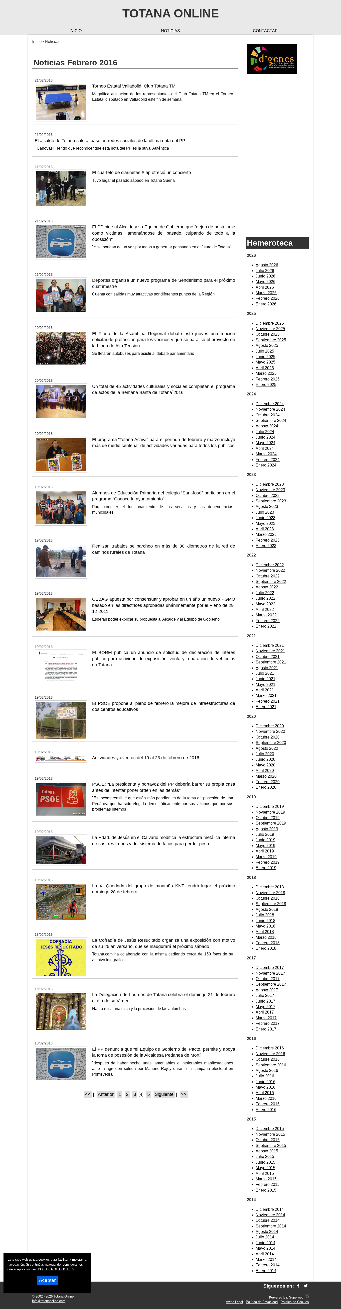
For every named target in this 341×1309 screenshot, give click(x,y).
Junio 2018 (265, 921)
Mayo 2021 (265, 684)
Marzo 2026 (266, 293)
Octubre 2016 (268, 1059)
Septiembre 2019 (271, 823)
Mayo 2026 (265, 282)
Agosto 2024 (267, 426)
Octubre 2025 (268, 334)
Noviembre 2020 (270, 731)
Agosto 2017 (267, 990)
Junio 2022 (265, 598)
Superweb (296, 1297)
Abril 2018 (265, 932)
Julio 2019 (265, 834)
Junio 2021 (265, 679)
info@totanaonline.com (48, 1301)
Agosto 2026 (267, 265)
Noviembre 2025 (270, 329)
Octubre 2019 (268, 818)
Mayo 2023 (265, 523)
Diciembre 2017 (270, 967)
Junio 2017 (265, 1001)
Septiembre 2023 (271, 501)
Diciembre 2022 (270, 565)
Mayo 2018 (265, 926)
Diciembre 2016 (270, 1048)
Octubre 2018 (268, 898)
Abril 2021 (265, 690)
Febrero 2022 (268, 621)
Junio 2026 (265, 276)
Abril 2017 (265, 1012)
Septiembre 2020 (271, 743)
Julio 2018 (265, 915)
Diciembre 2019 (270, 806)
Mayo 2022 (265, 604)
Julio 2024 (265, 432)
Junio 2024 (265, 437)
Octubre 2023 (268, 495)
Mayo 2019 (265, 845)
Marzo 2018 (266, 937)
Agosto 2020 (267, 748)
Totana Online (170, 13)
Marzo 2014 (266, 1259)
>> (183, 1094)
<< (87, 1094)
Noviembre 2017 (270, 973)
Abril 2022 (265, 609)
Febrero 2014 (268, 1265)
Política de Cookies (295, 1302)
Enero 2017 (266, 1029)
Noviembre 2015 (270, 1134)
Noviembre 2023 (270, 490)
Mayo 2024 (265, 443)
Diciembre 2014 (270, 1209)
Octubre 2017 (268, 979)
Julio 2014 (265, 1237)
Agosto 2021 (267, 668)
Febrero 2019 (268, 862)
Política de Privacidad (262, 1302)
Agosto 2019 (267, 829)
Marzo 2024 (266, 454)
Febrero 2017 (268, 1023)
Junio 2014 (265, 1243)
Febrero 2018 (268, 943)
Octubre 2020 (268, 737)
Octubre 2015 (268, 1140)
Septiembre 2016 (271, 1065)
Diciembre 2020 (270, 726)
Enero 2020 (266, 787)
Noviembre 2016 (270, 1054)
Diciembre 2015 (270, 1128)
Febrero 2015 (268, 1184)
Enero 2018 (266, 948)
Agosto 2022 (267, 587)
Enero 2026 (266, 304)
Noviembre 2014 (270, 1215)
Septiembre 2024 (271, 420)
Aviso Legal (234, 1302)
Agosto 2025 (267, 345)
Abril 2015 (265, 1173)
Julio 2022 (265, 593)
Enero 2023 (266, 546)
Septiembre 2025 (271, 340)
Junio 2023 (265, 518)
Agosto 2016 (267, 1070)
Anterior (106, 1094)
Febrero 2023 (268, 540)
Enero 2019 (266, 868)
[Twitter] (306, 1286)
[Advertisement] (277, 156)
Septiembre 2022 (271, 581)
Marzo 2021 (266, 695)
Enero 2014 (266, 1271)
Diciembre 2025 (270, 323)
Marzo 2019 (266, 857)
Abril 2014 (265, 1254)
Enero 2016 (266, 1110)
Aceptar (47, 1280)
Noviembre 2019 (270, 812)
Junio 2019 (265, 840)
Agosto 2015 (267, 1151)
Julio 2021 (265, 673)
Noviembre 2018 (270, 893)
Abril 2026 (265, 287)
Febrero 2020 (268, 782)
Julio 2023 (265, 512)
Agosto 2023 (267, 506)
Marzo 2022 (266, 615)
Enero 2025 (266, 384)
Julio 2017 (265, 995)
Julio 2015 (265, 1156)
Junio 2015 (265, 1162)
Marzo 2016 (266, 1098)
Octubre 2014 (268, 1220)
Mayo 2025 (265, 362)
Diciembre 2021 (270, 645)
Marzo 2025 (266, 373)
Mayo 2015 (265, 1168)
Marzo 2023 (266, 534)
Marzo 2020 (266, 776)
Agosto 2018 (267, 909)
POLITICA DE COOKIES (56, 1269)
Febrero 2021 (268, 701)
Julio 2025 (265, 351)
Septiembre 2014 (271, 1226)
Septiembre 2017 (271, 984)
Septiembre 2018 (271, 904)
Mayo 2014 (265, 1248)
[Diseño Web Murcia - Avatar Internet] (307, 1297)
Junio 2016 (265, 1082)
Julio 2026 (265, 271)
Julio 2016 (265, 1076)
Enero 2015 (266, 1190)
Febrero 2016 (268, 1104)
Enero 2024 (266, 465)
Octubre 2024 (268, 415)
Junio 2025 (265, 357)
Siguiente (164, 1094)
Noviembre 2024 (270, 409)
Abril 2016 (265, 1093)
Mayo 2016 (265, 1087)
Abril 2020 (265, 770)
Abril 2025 (265, 368)
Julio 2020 (265, 754)
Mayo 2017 (265, 1007)
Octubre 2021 (268, 656)
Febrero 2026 (268, 298)
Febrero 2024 (268, 460)
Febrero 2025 (268, 379)
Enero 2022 (266, 626)
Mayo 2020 (265, 765)
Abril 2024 (265, 448)
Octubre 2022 (268, 576)
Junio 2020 (265, 759)
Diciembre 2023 (270, 484)
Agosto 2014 (267, 1231)
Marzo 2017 (266, 1018)
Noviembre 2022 (270, 570)
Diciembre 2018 (270, 887)
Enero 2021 (266, 707)
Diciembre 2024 (270, 404)
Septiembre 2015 (271, 1145)
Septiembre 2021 (271, 662)
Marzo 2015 (266, 1179)
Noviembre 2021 (270, 651)
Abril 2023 (265, 529)
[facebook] (298, 1286)
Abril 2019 (265, 851)
